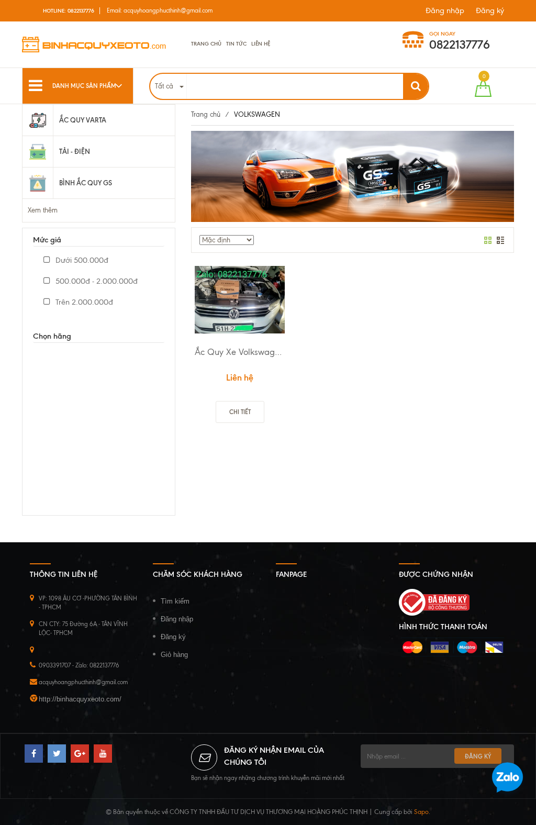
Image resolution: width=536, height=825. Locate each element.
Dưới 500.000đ (80, 260)
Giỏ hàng (174, 655)
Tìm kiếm (175, 601)
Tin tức (236, 43)
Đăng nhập (445, 10)
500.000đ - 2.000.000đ (95, 281)
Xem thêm (43, 210)
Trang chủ (206, 43)
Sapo (421, 812)
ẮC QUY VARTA (82, 120)
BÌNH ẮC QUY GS (85, 183)
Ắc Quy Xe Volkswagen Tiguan (240, 352)
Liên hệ (260, 43)
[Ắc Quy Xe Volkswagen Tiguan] (240, 300)
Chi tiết (240, 412)
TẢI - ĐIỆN (74, 151)
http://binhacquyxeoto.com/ (80, 699)
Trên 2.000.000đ (83, 302)
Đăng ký (490, 10)
